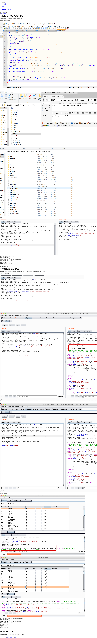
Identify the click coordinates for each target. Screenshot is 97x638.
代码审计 (8, 13)
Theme (11, 637)
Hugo (8, 637)
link (5, 4)
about (5, 3)
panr (15, 637)
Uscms (2, 13)
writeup (5, 13)
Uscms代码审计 (5, 10)
